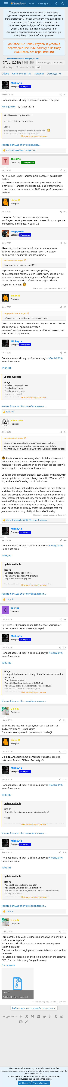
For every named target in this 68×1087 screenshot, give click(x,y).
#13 (64, 779)
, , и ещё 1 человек (26, 520)
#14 (64, 852)
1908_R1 (6, 368)
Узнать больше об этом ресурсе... (21, 144)
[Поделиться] (61, 95)
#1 (65, 94)
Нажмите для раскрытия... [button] (34, 136)
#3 (65, 211)
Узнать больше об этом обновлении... (24, 406)
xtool (38, 67)
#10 (64, 647)
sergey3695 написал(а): (15, 313)
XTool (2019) (8, 106)
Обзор (5, 73)
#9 (65, 619)
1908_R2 (6, 555)
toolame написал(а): (13, 260)
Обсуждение (54, 73)
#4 (65, 243)
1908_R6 (6, 867)
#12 (64, 751)
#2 (65, 170)
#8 (65, 540)
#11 (64, 720)
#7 (65, 432)
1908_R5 (6, 794)
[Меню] (6, 3)
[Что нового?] (56, 3)
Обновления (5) (21, 73)
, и (21, 150)
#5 (65, 307)
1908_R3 (6, 662)
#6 (65, 352)
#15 (64, 931)
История (39, 73)
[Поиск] (63, 3)
